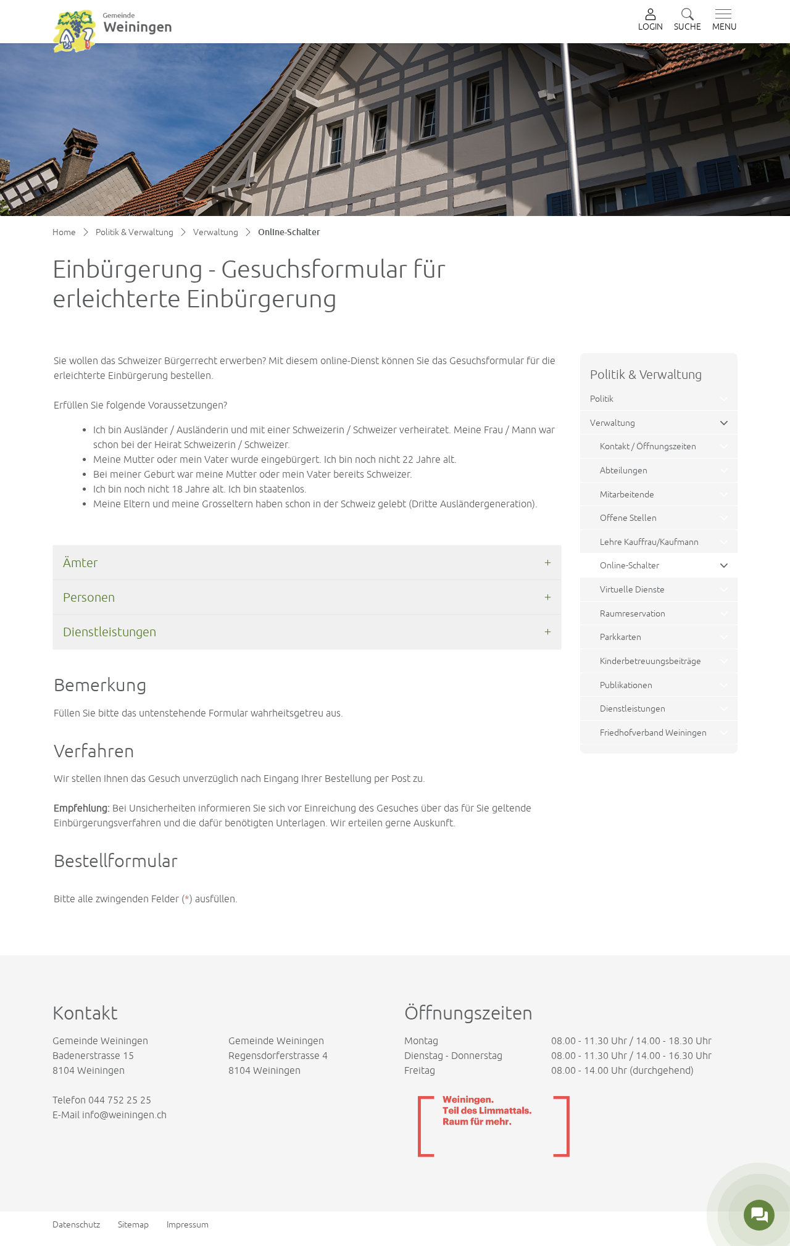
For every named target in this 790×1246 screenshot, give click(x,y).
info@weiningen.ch (124, 1114)
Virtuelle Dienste (632, 589)
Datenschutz (76, 1224)
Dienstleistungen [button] (109, 632)
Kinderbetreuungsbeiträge (650, 660)
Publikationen (626, 684)
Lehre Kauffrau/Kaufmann (649, 541)
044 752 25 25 (119, 1099)
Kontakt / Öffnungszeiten (648, 446)
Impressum (188, 1224)
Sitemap (133, 1224)
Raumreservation (632, 613)
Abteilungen (623, 470)
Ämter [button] (80, 562)
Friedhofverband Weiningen (653, 732)
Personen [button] (89, 597)
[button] (687, 20)
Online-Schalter (629, 568)
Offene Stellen (628, 517)
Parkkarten (620, 636)
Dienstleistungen (632, 708)
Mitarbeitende (627, 494)
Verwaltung (612, 422)
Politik (601, 398)
